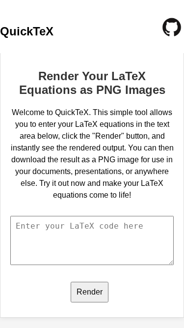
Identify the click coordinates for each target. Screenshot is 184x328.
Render (90, 292)
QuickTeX (26, 31)
